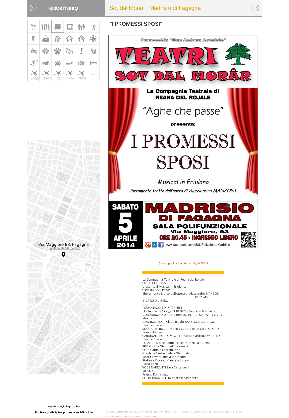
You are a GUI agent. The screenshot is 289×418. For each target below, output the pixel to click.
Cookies (153, 416)
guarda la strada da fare (63, 248)
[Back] (33, 8)
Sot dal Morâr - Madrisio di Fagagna (155, 8)
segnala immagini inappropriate (64, 406)
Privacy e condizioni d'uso (136, 416)
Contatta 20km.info (114, 416)
